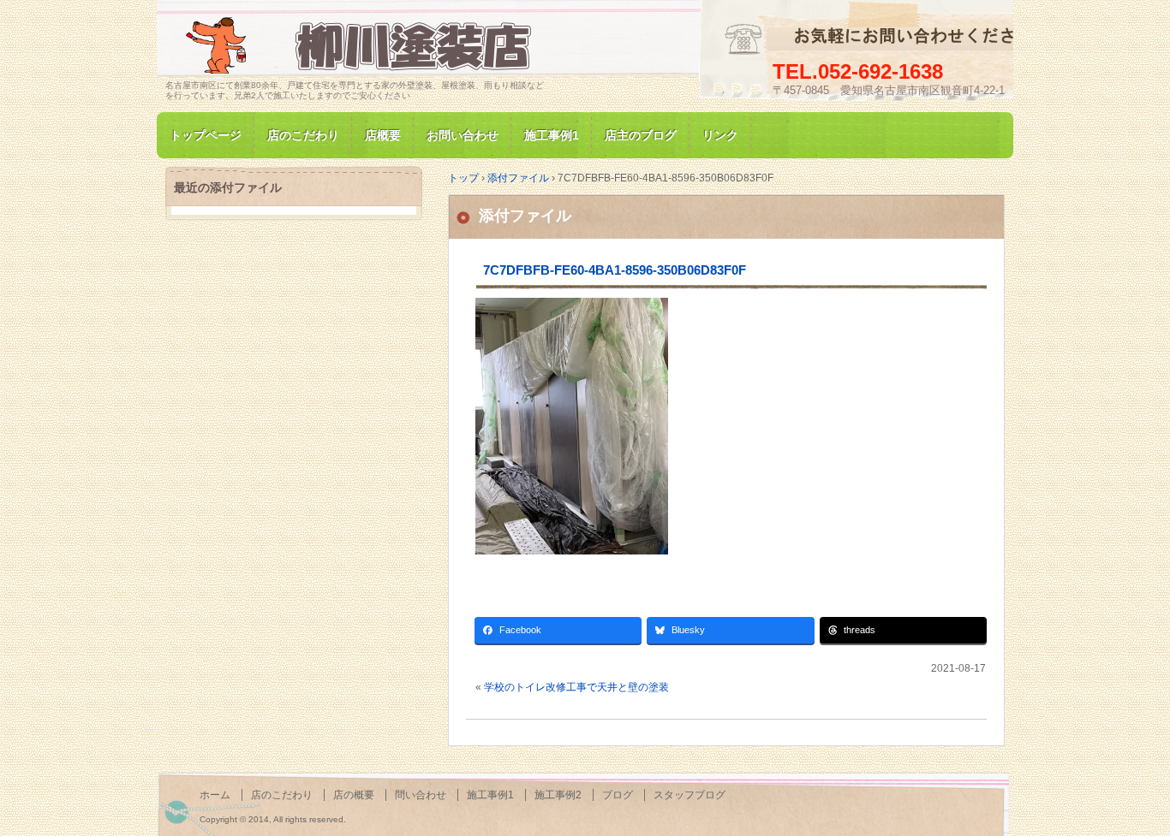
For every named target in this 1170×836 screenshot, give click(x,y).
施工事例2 (558, 795)
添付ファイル (525, 215)
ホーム (215, 795)
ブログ (617, 795)
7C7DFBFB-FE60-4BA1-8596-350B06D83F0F (614, 270)
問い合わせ (420, 795)
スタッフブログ (689, 795)
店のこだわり (303, 135)
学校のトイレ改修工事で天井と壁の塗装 (576, 687)
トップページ (206, 135)
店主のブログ (641, 135)
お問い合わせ (462, 135)
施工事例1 (551, 135)
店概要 (383, 135)
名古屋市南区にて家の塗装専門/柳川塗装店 (362, 46)
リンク (720, 135)
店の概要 (353, 795)
